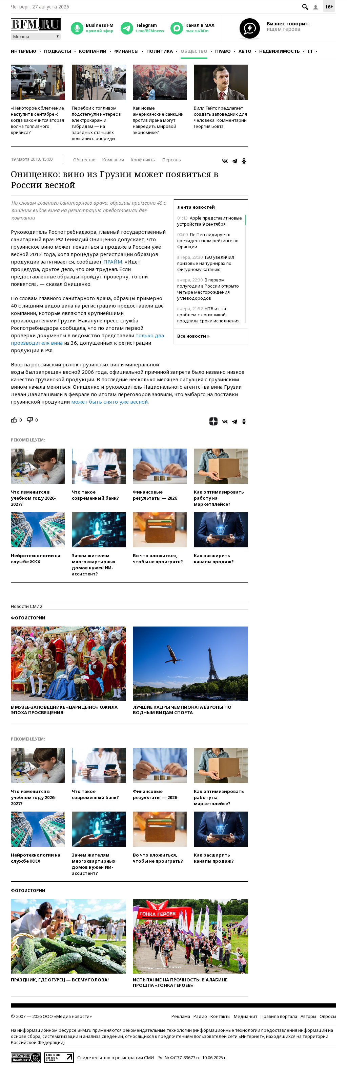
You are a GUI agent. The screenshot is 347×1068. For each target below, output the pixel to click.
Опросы (328, 1016)
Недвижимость (279, 51)
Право (223, 51)
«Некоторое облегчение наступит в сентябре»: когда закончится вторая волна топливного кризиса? (37, 120)
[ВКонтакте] (225, 161)
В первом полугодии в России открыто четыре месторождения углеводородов (208, 289)
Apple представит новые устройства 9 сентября (209, 221)
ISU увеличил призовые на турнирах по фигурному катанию (205, 263)
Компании (92, 51)
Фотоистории (28, 618)
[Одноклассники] (244, 161)
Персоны (172, 159)
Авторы (308, 1016)
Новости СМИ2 (26, 606)
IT (310, 51)
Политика (159, 51)
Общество (194, 51)
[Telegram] (234, 161)
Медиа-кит (245, 1016)
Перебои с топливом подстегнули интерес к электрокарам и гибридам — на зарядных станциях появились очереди (96, 123)
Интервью (23, 51)
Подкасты (57, 51)
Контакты (220, 1016)
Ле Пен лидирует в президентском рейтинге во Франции (208, 240)
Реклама (180, 1016)
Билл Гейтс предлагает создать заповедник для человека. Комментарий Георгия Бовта (220, 117)
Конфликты (143, 159)
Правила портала (279, 1016)
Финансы (126, 51)
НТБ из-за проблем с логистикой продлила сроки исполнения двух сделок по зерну (208, 317)
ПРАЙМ (112, 261)
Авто (245, 51)
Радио (200, 1016)
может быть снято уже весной (109, 401)
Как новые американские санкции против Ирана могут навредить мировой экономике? (158, 120)
